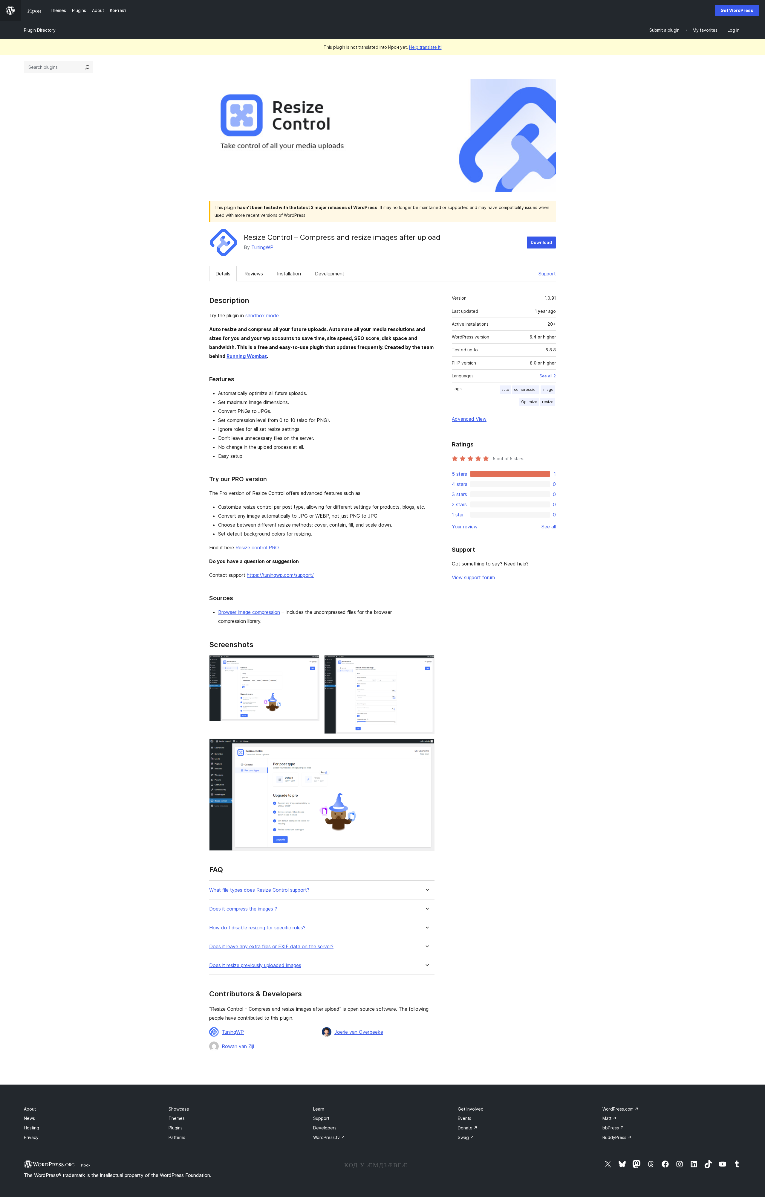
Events (464, 1118)
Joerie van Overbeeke (358, 1032)
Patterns (177, 1137)
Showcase (179, 1108)
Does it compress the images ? (243, 909)
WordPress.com (620, 1108)
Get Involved (471, 1108)
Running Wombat (247, 356)
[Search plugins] (87, 67)
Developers (324, 1127)
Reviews (253, 274)
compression (526, 389)
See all (548, 527)
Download (541, 242)
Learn (318, 1108)
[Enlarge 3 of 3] (426, 747)
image (547, 389)
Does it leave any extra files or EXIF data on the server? (271, 946)
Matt (609, 1118)
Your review (465, 527)
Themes (177, 1118)
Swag (466, 1137)
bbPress (613, 1127)
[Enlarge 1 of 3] (311, 663)
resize (547, 401)
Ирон (86, 1165)
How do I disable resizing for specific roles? (257, 928)
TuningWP (262, 247)
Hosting (31, 1127)
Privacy (31, 1137)
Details (222, 274)
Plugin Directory (40, 30)
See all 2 (547, 375)
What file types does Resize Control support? (259, 890)
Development (329, 274)
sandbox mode (262, 315)
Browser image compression (249, 612)
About (30, 1108)
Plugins (176, 1127)
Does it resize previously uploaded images (255, 965)
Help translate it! (425, 47)
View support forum (473, 577)
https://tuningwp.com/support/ (280, 575)
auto (505, 389)
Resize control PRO (257, 548)
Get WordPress (736, 10)
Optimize (529, 401)
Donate (468, 1127)
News (29, 1118)
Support (547, 274)
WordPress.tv (329, 1137)
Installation (289, 274)
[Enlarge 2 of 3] (426, 663)
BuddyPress (616, 1137)
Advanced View (469, 419)
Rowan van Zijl (238, 1046)
